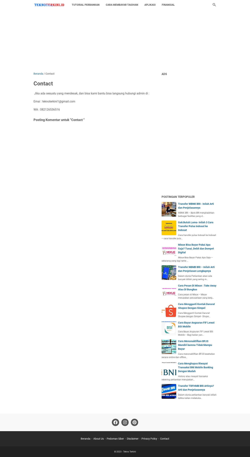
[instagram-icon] (125, 422)
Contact (164, 438)
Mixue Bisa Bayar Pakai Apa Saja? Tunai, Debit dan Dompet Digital (196, 248)
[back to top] (242, 448)
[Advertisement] (125, 40)
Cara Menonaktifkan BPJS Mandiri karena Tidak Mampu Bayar (195, 345)
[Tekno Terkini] (49, 5)
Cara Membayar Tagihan (122, 4)
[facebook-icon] (115, 422)
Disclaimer (133, 438)
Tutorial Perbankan (86, 4)
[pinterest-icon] (134, 422)
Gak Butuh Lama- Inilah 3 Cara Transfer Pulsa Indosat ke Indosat (195, 226)
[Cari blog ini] (214, 5)
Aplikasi (150, 4)
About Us (98, 438)
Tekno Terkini (129, 451)
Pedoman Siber (115, 438)
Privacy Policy (149, 438)
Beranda (85, 438)
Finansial (168, 4)
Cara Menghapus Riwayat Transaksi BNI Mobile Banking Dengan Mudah (195, 367)
